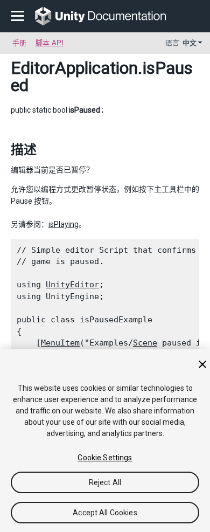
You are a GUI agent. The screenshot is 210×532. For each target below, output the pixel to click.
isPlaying (63, 224)
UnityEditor (72, 284)
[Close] (202, 364)
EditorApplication (74, 68)
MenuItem (60, 343)
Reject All (105, 482)
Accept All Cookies (105, 512)
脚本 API (50, 43)
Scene (145, 343)
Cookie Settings (105, 457)
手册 (19, 43)
